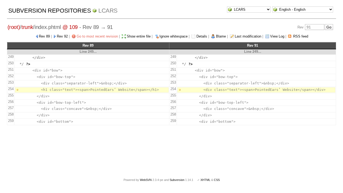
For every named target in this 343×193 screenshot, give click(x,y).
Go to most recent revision (97, 36)
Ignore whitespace (173, 36)
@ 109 (70, 27)
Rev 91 (252, 45)
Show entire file (139, 36)
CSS (217, 179)
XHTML (205, 179)
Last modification (248, 36)
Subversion (177, 179)
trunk (27, 27)
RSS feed (300, 36)
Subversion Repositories (49, 10)
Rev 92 (62, 36)
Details (201, 36)
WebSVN (146, 179)
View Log (277, 36)
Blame (221, 36)
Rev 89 (44, 36)
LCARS (108, 10)
